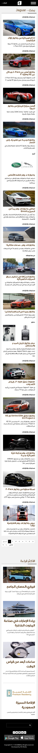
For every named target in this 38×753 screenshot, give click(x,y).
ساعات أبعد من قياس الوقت (20, 664)
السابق (5, 541)
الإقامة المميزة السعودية (25, 705)
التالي (11, 545)
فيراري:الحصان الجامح (21, 586)
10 (6, 545)
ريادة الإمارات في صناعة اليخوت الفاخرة (19, 623)
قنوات (5, 3)
